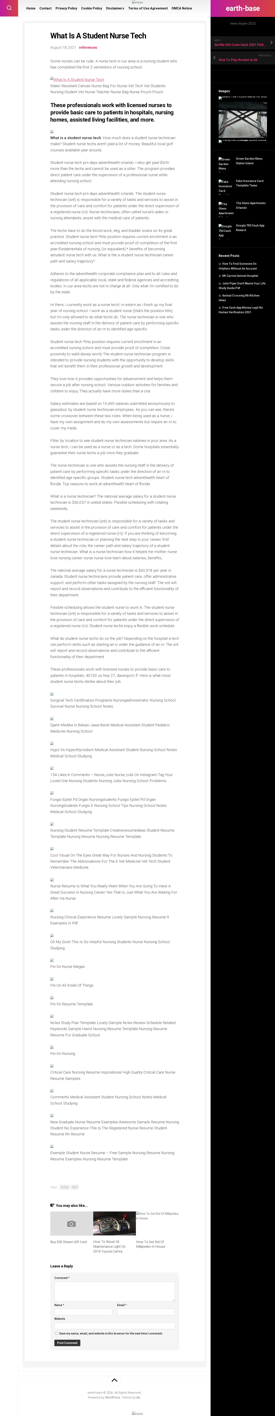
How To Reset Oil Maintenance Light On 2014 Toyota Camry (109, 1246)
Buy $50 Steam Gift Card (68, 1242)
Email (122, 1305)
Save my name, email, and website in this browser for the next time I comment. (111, 1333)
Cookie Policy (91, 8)
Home (30, 8)
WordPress (112, 1397)
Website (59, 1318)
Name (59, 1305)
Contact (45, 8)
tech (75, 1187)
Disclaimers (115, 8)
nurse (64, 1187)
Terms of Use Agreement (148, 8)
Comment (62, 1278)
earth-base (243, 8)
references (88, 47)
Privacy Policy (66, 8)
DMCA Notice (182, 8)
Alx (138, 1397)
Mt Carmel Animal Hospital (240, 275)
